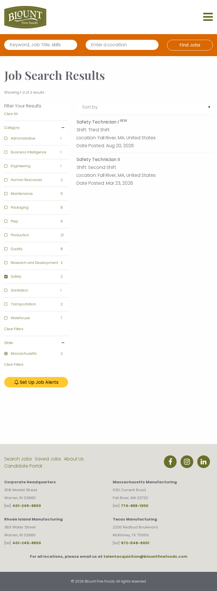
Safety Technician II (98, 159)
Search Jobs (18, 459)
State (8, 342)
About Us (74, 459)
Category (12, 127)
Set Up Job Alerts (38, 382)
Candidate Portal (23, 466)
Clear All (11, 113)
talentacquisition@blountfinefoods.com (145, 556)
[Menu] (208, 19)
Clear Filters (13, 329)
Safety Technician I (98, 122)
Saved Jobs (48, 459)
